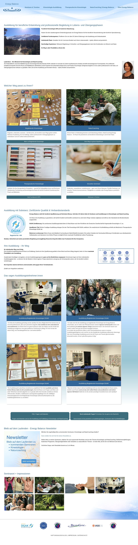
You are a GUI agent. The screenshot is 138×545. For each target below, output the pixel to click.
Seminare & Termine (32, 7)
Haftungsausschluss (59, 405)
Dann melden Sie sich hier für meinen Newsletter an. (56, 305)
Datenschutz (82, 405)
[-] (19, 354)
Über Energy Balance (125, 7)
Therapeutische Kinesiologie (75, 7)
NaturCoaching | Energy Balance (102, 7)
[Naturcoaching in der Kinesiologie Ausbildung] (49, 354)
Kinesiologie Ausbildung (52, 7)
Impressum (72, 405)
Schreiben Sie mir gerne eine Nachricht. (99, 283)
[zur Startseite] (12, 14)
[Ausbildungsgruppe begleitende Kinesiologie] (19, 372)
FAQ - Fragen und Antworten (40, 283)
